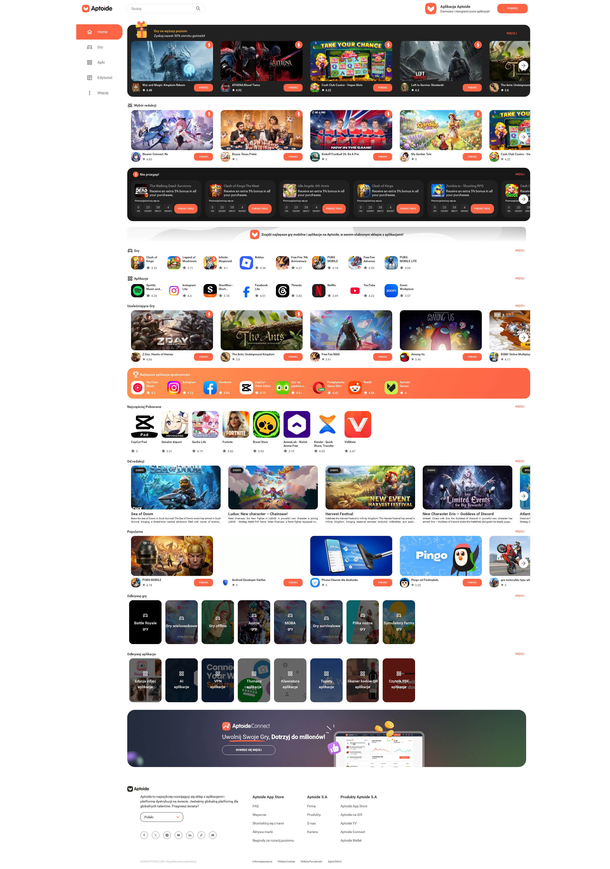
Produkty (314, 815)
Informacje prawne (262, 861)
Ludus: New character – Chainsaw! (258, 514)
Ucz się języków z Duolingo (297, 384)
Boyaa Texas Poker (244, 154)
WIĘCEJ (519, 595)
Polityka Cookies (286, 861)
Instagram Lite (189, 287)
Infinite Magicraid (225, 259)
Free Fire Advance (369, 259)
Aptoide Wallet (351, 840)
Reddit (368, 382)
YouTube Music (152, 384)
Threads (296, 285)
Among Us (418, 354)
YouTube (369, 285)
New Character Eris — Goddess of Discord (458, 514)
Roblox (259, 257)
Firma (311, 806)
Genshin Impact (172, 442)
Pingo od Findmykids (424, 580)
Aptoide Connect (353, 832)
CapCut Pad (139, 442)
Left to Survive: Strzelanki (427, 85)
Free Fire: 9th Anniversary (299, 259)
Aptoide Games (405, 384)
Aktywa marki (263, 832)
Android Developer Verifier (248, 580)
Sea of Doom (142, 514)
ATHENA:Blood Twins (246, 85)
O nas (311, 823)
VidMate (350, 442)
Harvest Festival (339, 514)
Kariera (312, 832)
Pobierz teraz (186, 209)
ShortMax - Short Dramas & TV (227, 287)
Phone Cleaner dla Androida (340, 580)
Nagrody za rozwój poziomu (273, 840)
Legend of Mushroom (190, 259)
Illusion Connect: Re (155, 154)
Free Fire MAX (331, 354)
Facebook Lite (261, 287)
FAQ (256, 806)
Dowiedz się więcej (249, 750)
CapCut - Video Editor (263, 384)
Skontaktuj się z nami (268, 823)
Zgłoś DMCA (335, 861)
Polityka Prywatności (311, 861)
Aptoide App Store (354, 806)
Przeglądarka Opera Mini (336, 384)
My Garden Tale (421, 154)
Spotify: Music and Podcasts (153, 287)
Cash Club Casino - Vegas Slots (342, 85)
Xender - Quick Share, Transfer (324, 443)
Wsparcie (259, 815)
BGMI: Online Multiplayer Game (521, 354)
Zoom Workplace (406, 287)
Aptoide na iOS (351, 815)
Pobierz (293, 357)
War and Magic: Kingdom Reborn (163, 85)
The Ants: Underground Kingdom (522, 85)
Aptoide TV (349, 823)
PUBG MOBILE (332, 259)
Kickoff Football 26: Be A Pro (340, 154)
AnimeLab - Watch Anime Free (295, 443)
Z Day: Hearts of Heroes (157, 354)
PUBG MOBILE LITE (408, 259)
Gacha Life (199, 442)
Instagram (189, 382)
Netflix (331, 285)
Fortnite (228, 442)
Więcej (512, 33)
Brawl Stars (260, 442)
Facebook (225, 382)
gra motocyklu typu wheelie (518, 580)
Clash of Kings (151, 259)
